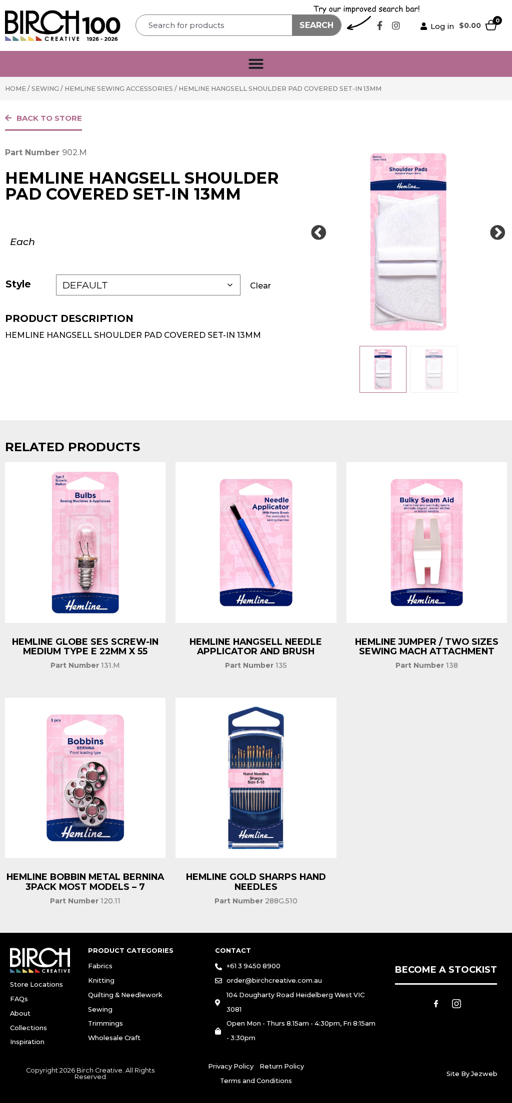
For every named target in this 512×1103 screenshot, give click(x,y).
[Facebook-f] (379, 25)
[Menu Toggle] (256, 64)
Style (18, 284)
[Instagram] (396, 25)
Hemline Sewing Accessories (118, 88)
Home (15, 88)
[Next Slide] (498, 233)
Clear (260, 285)
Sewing (45, 88)
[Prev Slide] (319, 233)
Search (317, 25)
